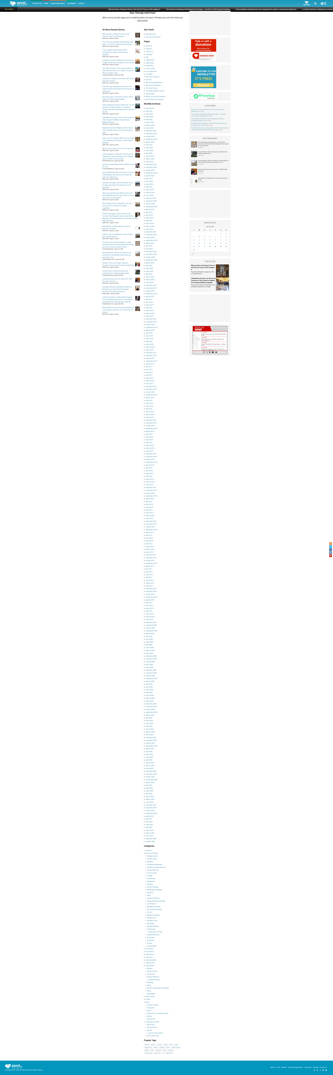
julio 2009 (149, 636)
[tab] (201, 328)
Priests (148, 999)
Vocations (150, 940)
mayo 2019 (149, 305)
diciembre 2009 (151, 622)
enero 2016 (149, 417)
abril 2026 (149, 119)
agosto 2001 (150, 816)
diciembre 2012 (151, 521)
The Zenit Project (152, 88)
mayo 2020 (149, 271)
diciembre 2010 (151, 589)
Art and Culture (152, 859)
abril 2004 (149, 726)
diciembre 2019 (151, 285)
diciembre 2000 (151, 839)
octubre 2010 (150, 594)
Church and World (58, 3)
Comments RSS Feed (153, 37)
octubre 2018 (150, 324)
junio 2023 (149, 215)
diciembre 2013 (151, 487)
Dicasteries (151, 1008)
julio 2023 (149, 212)
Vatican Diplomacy (153, 935)
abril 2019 (149, 308)
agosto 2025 (150, 142)
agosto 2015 (150, 431)
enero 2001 (149, 836)
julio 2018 (149, 333)
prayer (164, 1050)
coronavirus (158, 1050)
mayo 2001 (149, 825)
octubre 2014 (150, 459)
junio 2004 (149, 721)
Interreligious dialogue (154, 890)
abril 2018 (149, 341)
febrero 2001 (150, 833)
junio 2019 (149, 302)
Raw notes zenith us (153, 77)
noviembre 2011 (151, 558)
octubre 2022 (150, 237)
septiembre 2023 (151, 207)
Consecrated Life (153, 870)
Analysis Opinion (152, 856)
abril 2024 (149, 187)
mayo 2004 (149, 723)
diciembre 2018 (151, 319)
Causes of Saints (153, 1005)
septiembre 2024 (151, 173)
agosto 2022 (150, 243)
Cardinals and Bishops (154, 864)
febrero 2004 (150, 732)
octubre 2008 (150, 662)
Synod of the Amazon (155, 1033)
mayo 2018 (149, 339)
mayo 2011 (149, 574)
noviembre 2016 (151, 389)
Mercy (149, 985)
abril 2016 (149, 409)
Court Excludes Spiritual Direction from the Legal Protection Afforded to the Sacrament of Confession (188, 9)
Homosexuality (151, 960)
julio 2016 (149, 400)
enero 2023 (149, 229)
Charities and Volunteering (156, 867)
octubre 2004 (150, 709)
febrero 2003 (150, 766)
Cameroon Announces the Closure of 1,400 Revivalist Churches (212, 170)
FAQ (147, 57)
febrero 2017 (150, 381)
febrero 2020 (150, 280)
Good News (150, 954)
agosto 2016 (150, 397)
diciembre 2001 (151, 805)
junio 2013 (149, 504)
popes (176, 1044)
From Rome (150, 951)
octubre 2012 (150, 527)
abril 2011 (149, 577)
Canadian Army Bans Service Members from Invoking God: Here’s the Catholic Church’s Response (117, 185)
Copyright (149, 54)
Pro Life (149, 912)
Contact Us (149, 51)
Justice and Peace (153, 898)
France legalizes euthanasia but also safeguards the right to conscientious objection (115, 52)
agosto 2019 (150, 296)
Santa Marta (151, 994)
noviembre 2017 (151, 355)
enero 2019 (149, 316)
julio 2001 (149, 819)
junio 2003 (149, 754)
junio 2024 (149, 181)
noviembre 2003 (151, 740)
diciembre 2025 (151, 131)
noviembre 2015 (151, 423)
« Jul (192, 253)
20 (210, 243)
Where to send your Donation (155, 96)
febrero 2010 (150, 617)
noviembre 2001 (151, 808)
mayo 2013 (149, 507)
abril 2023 (149, 221)
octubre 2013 (150, 493)
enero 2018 (149, 350)
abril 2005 (149, 692)
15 (220, 240)
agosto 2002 (150, 782)
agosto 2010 (150, 600)
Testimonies (151, 929)
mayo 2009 (149, 642)
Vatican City (151, 1019)
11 (199, 240)
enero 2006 (149, 667)
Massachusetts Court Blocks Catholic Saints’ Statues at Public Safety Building (259, 9)
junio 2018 (149, 336)
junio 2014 (149, 471)
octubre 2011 (150, 560)
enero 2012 (149, 552)
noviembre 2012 (151, 524)
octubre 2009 (150, 628)
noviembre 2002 (151, 774)
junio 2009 (149, 639)
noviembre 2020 (151, 254)
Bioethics (150, 862)
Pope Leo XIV (37, 3)
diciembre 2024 (151, 164)
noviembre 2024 (151, 167)
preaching (170, 1050)
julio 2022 (149, 246)
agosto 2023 (150, 209)
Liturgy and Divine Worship (156, 901)
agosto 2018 (150, 330)
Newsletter (149, 66)
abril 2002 (149, 794)
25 (199, 246)
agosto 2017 (150, 364)
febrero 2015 (150, 448)
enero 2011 (149, 586)
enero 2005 (149, 701)
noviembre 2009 (151, 625)
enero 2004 (149, 735)
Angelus (150, 968)
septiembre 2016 (151, 395)
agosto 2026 (150, 108)
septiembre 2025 (151, 139)
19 (204, 243)
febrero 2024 (150, 192)
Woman (149, 943)
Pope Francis (150, 966)
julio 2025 (149, 145)
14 (215, 240)
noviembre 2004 (151, 706)
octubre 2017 (150, 358)
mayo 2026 (149, 117)
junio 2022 (149, 249)
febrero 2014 (150, 482)
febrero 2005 (150, 698)
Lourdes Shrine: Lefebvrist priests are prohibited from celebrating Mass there (212, 152)
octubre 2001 (150, 810)
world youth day (148, 1053)
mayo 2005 (149, 690)
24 (194, 246)
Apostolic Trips (152, 971)
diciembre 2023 (151, 198)
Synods (149, 1030)
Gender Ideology (152, 887)
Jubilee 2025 (150, 60)
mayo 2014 (149, 473)
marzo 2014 (150, 479)
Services (149, 80)
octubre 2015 (150, 426)
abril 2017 (149, 375)
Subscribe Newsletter (153, 85)
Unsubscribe (150, 94)
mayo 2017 (149, 372)
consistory (162, 1047)
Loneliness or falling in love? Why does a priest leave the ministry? (122, 9)
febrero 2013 (150, 516)
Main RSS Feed (151, 34)
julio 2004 (149, 718)
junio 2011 (149, 572)
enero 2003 (149, 768)
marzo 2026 (150, 122)
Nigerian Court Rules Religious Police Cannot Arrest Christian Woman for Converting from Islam (117, 130)
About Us (149, 46)
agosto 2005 (150, 681)
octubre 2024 (150, 170)
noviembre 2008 (151, 659)
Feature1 (159, 1044)
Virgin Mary (151, 937)
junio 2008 (149, 664)
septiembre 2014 (151, 462)
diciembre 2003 (151, 737)
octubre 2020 (150, 257)
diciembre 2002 (151, 771)
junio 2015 (149, 437)
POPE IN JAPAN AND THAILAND (158, 988)
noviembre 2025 (151, 134)
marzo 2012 (150, 546)
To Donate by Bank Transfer (155, 91)
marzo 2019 (150, 310)
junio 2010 (149, 605)
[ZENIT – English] (20, 3)
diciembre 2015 (151, 420)
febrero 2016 (150, 414)
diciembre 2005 (151, 670)
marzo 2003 (150, 763)
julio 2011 (149, 569)
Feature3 (153, 1044)
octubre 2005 (150, 676)
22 (220, 243)
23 (226, 243)
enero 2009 (149, 653)
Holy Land (149, 957)
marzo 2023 (150, 223)
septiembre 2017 (151, 361)
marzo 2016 (150, 412)
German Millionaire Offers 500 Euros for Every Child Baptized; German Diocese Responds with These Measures (118, 174)
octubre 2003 (150, 743)
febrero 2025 (150, 159)
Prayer (149, 991)
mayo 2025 (149, 150)
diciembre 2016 (151, 386)
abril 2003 (149, 760)
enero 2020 (149, 282)
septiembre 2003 (151, 746)
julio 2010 (149, 603)
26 (204, 246)
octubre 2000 (150, 841)
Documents (71, 3)
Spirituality (150, 923)
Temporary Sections (153, 1022)
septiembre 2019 (151, 294)
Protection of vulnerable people (157, 1013)
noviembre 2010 (151, 591)
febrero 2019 (150, 313)
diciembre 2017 (151, 353)
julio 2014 (149, 468)
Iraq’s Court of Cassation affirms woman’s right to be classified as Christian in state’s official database (118, 140)
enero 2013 (149, 518)
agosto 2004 (150, 715)
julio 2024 (149, 178)
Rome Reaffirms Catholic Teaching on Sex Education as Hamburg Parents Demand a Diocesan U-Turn (116, 255)
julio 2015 (149, 434)
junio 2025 (149, 148)
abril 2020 (149, 274)
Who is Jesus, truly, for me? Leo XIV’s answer (117, 148)
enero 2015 (149, 451)
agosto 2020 (150, 263)
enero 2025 (149, 162)
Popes (149, 1010)
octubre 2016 (150, 392)
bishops (155, 1047)
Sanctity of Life (152, 921)
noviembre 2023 (151, 201)
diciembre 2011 (151, 555)
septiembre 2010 (151, 597)
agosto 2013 (150, 499)
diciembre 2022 (151, 232)
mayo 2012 (149, 541)
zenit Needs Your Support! (155, 99)
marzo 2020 (150, 277)
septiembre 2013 (151, 496)
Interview (150, 892)
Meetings (150, 982)
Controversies (152, 873)
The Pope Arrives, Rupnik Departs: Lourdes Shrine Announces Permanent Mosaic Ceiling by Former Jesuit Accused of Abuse (117, 244)
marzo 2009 (150, 648)
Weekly (165, 1044)
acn (163, 1053)
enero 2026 (149, 128)
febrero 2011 (150, 583)
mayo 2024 (149, 184)
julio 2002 (149, 785)
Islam (149, 895)
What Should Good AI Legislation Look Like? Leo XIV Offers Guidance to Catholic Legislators (117, 205)
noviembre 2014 (151, 457)
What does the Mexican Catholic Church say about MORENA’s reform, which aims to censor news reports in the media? (118, 195)
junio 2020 (149, 268)
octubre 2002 (150, 777)
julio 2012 (149, 535)
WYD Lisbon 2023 (153, 1036)
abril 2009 (149, 645)
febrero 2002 (150, 799)
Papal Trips (150, 1024)
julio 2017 (149, 367)
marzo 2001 (150, 830)
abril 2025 (149, 153)
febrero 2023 (150, 226)
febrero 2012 (150, 549)
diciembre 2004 (151, 704)
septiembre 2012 (151, 530)
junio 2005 (149, 687)
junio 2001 (149, 822)
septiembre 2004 (151, 712)
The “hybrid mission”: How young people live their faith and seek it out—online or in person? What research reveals (52, 9)
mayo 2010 (149, 608)
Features (150, 884)
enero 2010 (149, 619)
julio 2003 (149, 751)
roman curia (157, 1053)
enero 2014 (149, 485)
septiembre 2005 (151, 678)
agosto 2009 (150, 633)
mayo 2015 (149, 440)
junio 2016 (149, 403)
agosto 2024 (150, 176)
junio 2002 (149, 788)
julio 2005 (149, 684)
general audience (176, 1047)
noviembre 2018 (151, 322)
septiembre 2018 (151, 327)
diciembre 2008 (151, 656)
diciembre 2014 (151, 454)
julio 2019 (149, 299)
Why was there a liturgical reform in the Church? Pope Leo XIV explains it (203, 267)
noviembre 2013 (151, 490)
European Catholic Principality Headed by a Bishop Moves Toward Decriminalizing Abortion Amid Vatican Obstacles (117, 289)
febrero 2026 (150, 125)
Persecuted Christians (154, 909)
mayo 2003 (149, 757)
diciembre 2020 (151, 251)
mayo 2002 (149, 791)
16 (226, 240)
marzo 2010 (150, 614)
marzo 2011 (150, 580)
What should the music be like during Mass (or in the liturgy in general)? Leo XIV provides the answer (118, 310)
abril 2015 (149, 442)
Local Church (151, 904)
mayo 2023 (149, 218)
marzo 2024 (150, 190)
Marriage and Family (154, 907)
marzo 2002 (150, 796)
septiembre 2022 (151, 240)
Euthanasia (150, 881)
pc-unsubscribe (151, 71)
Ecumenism (151, 878)
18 (199, 243)
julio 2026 (149, 111)
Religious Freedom (153, 915)
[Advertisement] (210, 23)
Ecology (149, 876)
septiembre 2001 (151, 813)
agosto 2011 (150, 566)
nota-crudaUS (150, 68)
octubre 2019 (150, 291)
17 (194, 243)
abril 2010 (149, 611)
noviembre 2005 (151, 673)
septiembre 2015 (151, 428)
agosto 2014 (150, 465)
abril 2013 (149, 510)
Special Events (152, 1027)
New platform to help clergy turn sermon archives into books (212, 179)
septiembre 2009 (151, 631)
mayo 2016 (149, 406)
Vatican (149, 1016)
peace (168, 1047)
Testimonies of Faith (155, 932)
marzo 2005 (150, 695)
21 (215, 243)
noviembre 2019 (151, 288)
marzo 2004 (150, 729)
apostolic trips (148, 1047)
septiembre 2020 (151, 260)
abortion (147, 1050)
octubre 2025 (150, 136)
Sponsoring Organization (154, 82)
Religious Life (151, 918)
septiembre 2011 (151, 563)
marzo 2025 (150, 156)
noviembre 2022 (151, 235)
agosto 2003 (150, 749)
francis (171, 1044)
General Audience (153, 977)
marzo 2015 (150, 445)
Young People (151, 946)
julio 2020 (149, 265)
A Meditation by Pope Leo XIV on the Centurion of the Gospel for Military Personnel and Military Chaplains (118, 120)
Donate (81, 3)
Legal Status (150, 63)
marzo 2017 (150, 378)
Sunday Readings (153, 926)
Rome (46, 3)
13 (210, 240)
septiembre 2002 (151, 780)
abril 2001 (149, 827)
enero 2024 (149, 195)
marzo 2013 (150, 513)
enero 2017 (149, 383)
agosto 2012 (150, 532)
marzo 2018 (150, 344)
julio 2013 (149, 501)
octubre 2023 (150, 204)
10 (194, 240)
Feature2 (147, 1044)
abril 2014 (149, 476)
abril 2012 (149, 544)
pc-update (149, 74)
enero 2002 (149, 802)
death (152, 1050)
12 (204, 240)
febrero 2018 (150, 347)
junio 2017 (149, 369)
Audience (149, 49)
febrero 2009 (150, 650)
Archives (149, 850)
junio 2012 (149, 538)
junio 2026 (149, 114)
